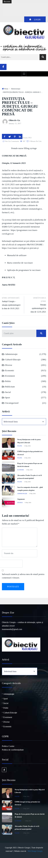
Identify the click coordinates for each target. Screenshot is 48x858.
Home (6, 89)
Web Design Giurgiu (35, 851)
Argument (21, 499)
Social (8, 392)
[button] (24, 73)
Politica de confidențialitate (13, 750)
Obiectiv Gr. (14, 120)
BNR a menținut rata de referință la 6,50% (21, 6)
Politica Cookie (8, 746)
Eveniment (10, 376)
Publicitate (10, 386)
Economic (9, 370)
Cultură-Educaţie (13, 359)
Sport (7, 397)
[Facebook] (3, 67)
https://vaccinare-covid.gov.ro (15, 248)
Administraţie (15, 89)
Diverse (8, 365)
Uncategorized (11, 403)
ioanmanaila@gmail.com (12, 629)
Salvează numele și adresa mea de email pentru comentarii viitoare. (23, 576)
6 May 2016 (27, 446)
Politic (8, 381)
